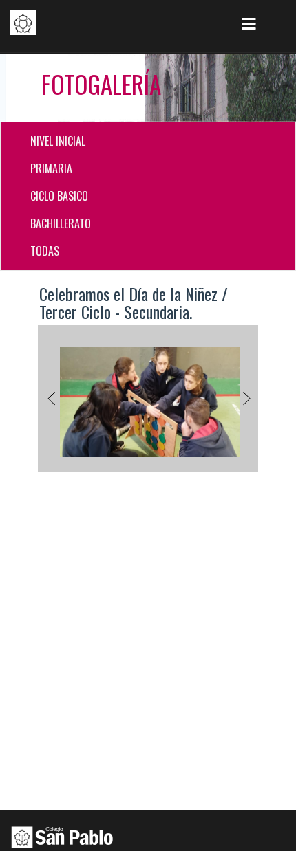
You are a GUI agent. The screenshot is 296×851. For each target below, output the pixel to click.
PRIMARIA (51, 168)
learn (23, 22)
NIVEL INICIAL (57, 141)
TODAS (44, 251)
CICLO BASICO (59, 196)
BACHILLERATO (60, 223)
